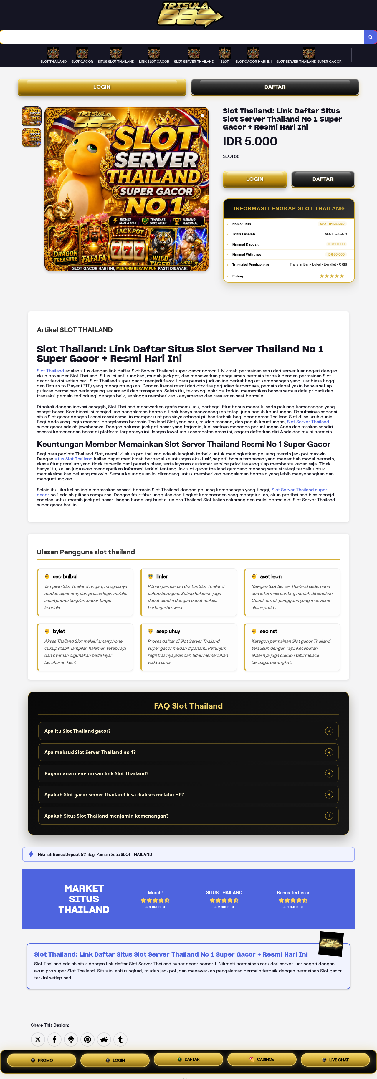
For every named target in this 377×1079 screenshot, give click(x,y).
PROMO (45, 1060)
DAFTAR (275, 87)
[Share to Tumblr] (120, 1039)
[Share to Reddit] (104, 1039)
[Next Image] (204, 190)
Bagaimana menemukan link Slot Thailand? (96, 773)
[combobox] (182, 37)
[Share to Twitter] (38, 1039)
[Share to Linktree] (71, 1039)
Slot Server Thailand (308, 421)
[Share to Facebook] (54, 1039)
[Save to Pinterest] (87, 1039)
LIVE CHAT (339, 1061)
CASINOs (265, 1061)
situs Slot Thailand (73, 458)
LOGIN (102, 87)
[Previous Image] (49, 190)
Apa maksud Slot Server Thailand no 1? (90, 752)
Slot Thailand (50, 370)
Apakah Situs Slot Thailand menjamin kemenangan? (106, 816)
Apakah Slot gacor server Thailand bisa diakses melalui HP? (114, 794)
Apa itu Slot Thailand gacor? (77, 731)
